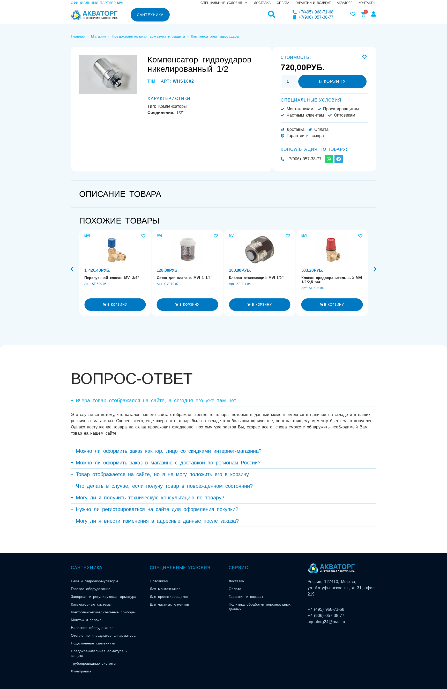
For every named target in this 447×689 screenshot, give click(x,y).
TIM (151, 81)
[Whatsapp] (329, 159)
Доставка (262, 3)
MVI (87, 236)
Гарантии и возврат (313, 3)
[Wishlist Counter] (352, 14)
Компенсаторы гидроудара (215, 36)
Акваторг (344, 3)
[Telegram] (338, 159)
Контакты (367, 3)
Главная (78, 36)
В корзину (332, 81)
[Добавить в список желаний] (365, 57)
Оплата (283, 3)
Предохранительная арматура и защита (148, 36)
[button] (115, 304)
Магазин (98, 36)
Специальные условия (221, 3)
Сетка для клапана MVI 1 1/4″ (185, 278)
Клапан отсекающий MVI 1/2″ (256, 278)
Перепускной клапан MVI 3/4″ (111, 278)
